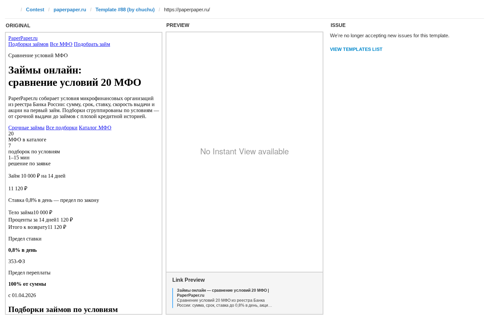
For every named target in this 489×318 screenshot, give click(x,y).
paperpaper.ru (70, 9)
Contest (35, 9)
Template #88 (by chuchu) (125, 9)
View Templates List (356, 49)
